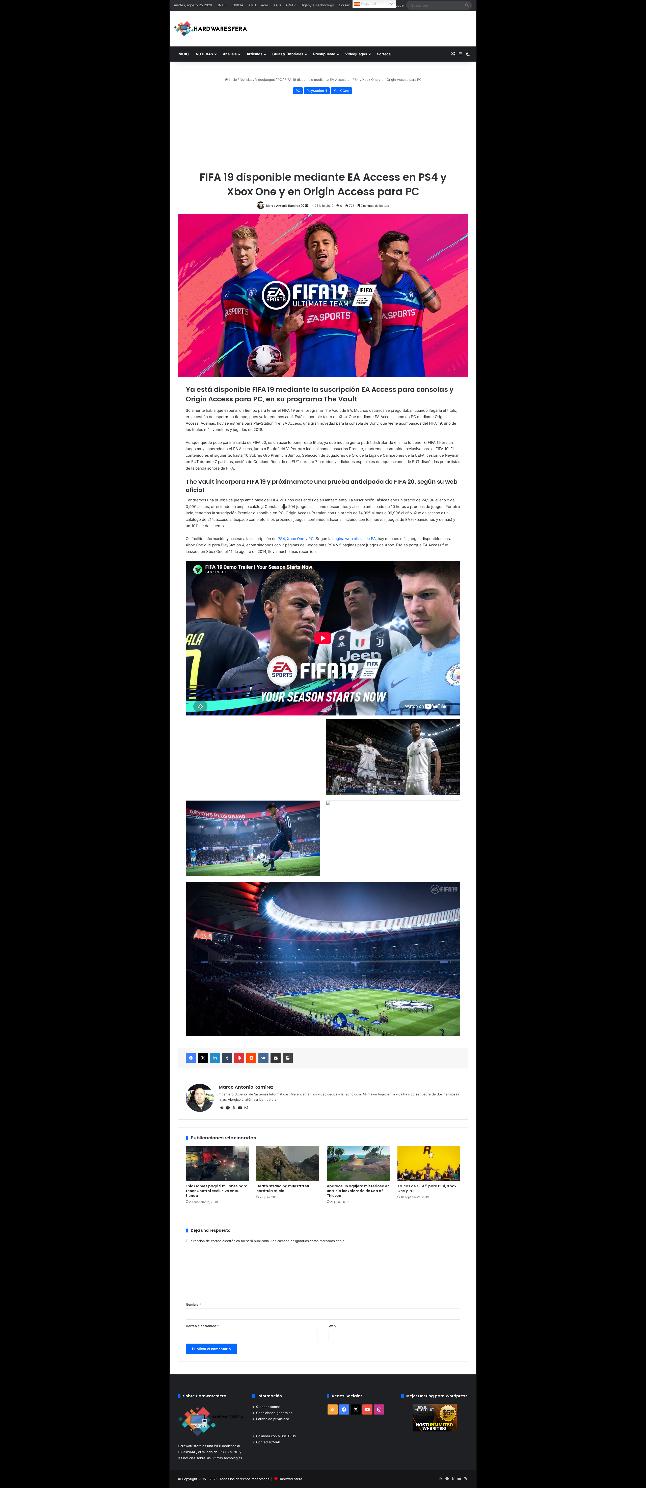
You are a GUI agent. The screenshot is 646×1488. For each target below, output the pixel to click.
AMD (252, 5)
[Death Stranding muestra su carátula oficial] (287, 1163)
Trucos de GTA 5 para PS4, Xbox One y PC (426, 1188)
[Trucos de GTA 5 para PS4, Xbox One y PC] (429, 1163)
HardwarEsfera (290, 1479)
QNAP (290, 5)
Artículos (254, 54)
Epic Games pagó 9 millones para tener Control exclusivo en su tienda (217, 1191)
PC (280, 80)
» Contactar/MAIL (266, 1442)
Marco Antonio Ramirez (283, 206)
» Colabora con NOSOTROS (274, 1436)
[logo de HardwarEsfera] (210, 28)
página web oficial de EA (354, 538)
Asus (277, 5)
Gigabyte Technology (317, 5)
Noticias (246, 80)
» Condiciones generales (272, 1413)
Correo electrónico (202, 1326)
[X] (234, 1108)
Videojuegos (356, 54)
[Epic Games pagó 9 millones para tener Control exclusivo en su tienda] (217, 1163)
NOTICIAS (204, 54)
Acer (264, 5)
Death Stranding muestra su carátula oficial (282, 1188)
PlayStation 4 (317, 91)
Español (368, 4)
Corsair (344, 5)
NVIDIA (237, 5)
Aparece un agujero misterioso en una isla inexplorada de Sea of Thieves (358, 1191)
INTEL (222, 5)
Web (332, 1326)
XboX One (341, 91)
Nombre (193, 1304)
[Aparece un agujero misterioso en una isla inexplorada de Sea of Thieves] (358, 1163)
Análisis (230, 54)
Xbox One (295, 538)
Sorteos (384, 54)
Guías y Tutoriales (287, 54)
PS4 (281, 538)
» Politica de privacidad (270, 1419)
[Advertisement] (323, 133)
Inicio (232, 80)
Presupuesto (324, 54)
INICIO (183, 54)
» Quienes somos (266, 1407)
